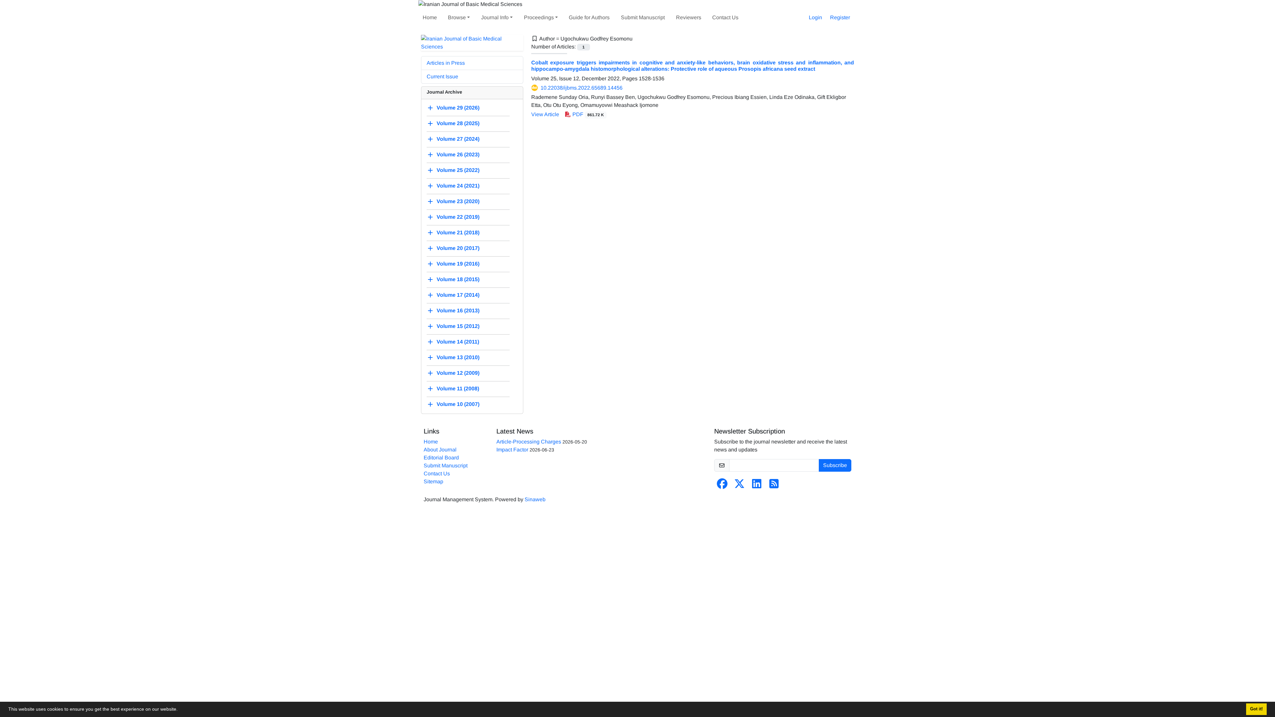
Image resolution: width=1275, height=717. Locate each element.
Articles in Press (446, 63)
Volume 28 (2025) (458, 123)
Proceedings (539, 17)
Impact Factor (512, 449)
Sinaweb (535, 499)
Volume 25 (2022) (458, 170)
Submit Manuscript (643, 17)
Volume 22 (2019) (458, 217)
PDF (587, 114)
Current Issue (442, 76)
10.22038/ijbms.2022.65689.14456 (582, 88)
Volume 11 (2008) (458, 388)
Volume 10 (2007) (458, 404)
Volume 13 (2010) (458, 357)
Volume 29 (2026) (458, 108)
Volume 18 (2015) (458, 279)
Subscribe (835, 465)
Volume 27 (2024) (458, 139)
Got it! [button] (1256, 709)
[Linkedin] (757, 486)
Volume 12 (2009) (458, 373)
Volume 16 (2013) (458, 310)
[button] (180, 710)
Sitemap (433, 481)
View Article (545, 114)
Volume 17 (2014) (458, 295)
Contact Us (725, 17)
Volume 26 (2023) (458, 154)
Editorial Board (441, 457)
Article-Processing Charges (528, 441)
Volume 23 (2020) (458, 201)
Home (430, 17)
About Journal (440, 449)
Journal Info (495, 17)
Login (815, 17)
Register (840, 17)
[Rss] (774, 486)
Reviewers (688, 17)
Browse (457, 17)
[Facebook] (722, 486)
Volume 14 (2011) (458, 342)
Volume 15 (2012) (458, 326)
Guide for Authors (589, 17)
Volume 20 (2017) (458, 248)
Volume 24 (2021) (458, 186)
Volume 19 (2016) (458, 264)
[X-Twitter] (739, 486)
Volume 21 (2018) (458, 232)
